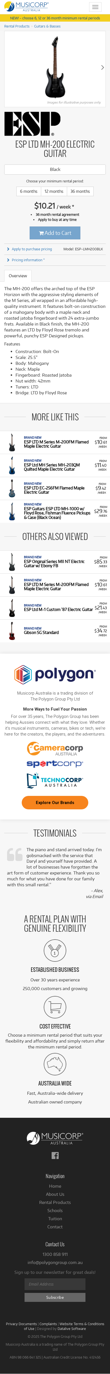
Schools (55, 1210)
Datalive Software (72, 1328)
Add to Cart (57, 233)
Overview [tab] (18, 275)
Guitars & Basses (47, 26)
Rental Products (17, 26)
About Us (55, 1194)
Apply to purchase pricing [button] (32, 249)
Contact (55, 1226)
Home (55, 1186)
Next (102, 67)
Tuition (55, 1218)
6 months (29, 191)
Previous (7, 67)
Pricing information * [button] (28, 260)
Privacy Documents (21, 1324)
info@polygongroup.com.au (55, 1262)
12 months (54, 191)
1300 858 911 (55, 1254)
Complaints (48, 1324)
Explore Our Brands (55, 802)
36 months (80, 191)
